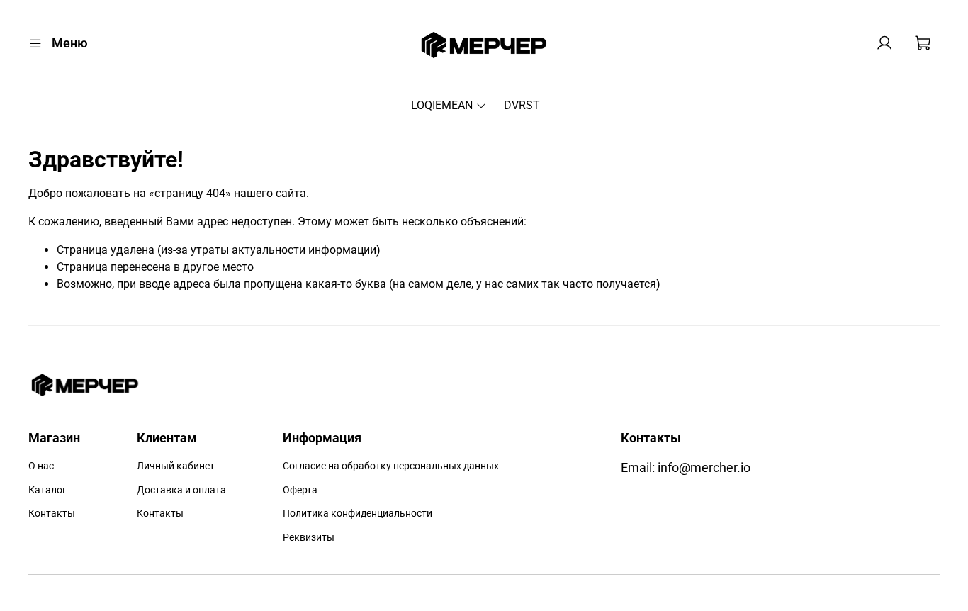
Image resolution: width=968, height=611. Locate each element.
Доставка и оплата (181, 490)
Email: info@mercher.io (685, 468)
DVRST (522, 105)
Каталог (47, 490)
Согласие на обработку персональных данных (391, 466)
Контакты (51, 514)
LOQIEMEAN (442, 105)
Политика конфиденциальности (357, 514)
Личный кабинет (176, 466)
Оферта (300, 490)
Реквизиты (308, 538)
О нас (41, 466)
